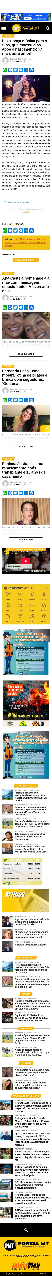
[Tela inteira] (46, 571)
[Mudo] (42, 571)
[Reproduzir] (5, 571)
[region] (26, 17)
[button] (3, 5)
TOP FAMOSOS (16, 224)
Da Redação (17, 61)
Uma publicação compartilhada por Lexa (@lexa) (26, 210)
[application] (26, 561)
